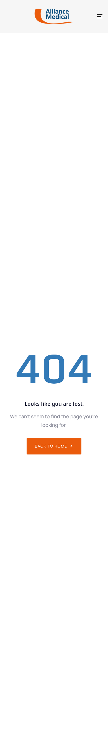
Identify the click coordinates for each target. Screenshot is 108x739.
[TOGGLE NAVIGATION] (86, 16)
